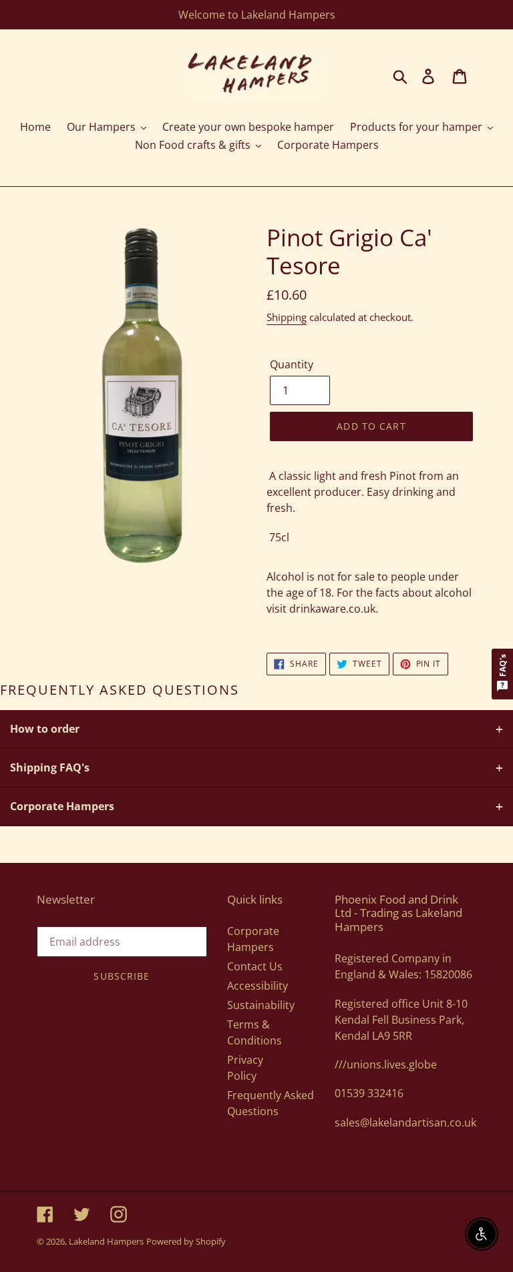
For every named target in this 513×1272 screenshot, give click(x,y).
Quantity (291, 364)
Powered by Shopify (186, 1241)
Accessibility (257, 985)
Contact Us (255, 966)
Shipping (287, 317)
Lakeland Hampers (106, 1241)
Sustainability (261, 1005)
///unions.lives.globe (386, 1064)
